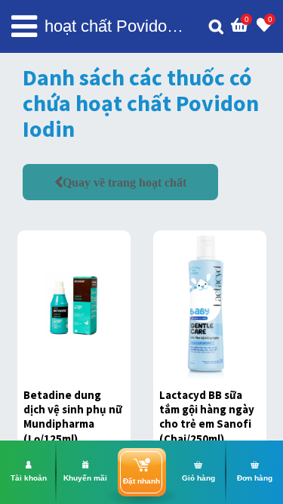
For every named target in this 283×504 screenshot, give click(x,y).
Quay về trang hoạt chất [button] (124, 182)
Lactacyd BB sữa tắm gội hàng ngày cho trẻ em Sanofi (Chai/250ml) (206, 417)
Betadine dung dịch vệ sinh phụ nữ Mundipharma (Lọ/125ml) (72, 417)
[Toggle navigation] (24, 26)
